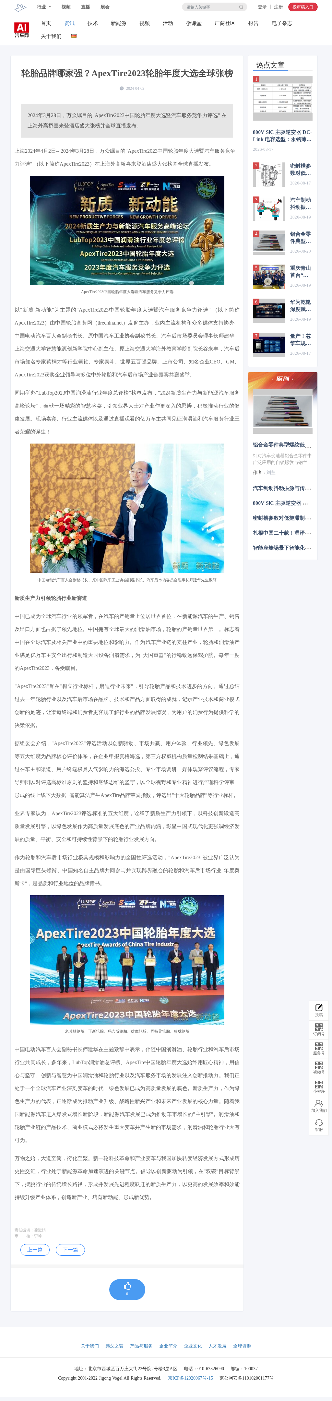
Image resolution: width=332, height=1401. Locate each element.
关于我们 (51, 36)
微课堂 (194, 23)
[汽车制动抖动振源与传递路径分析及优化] (269, 208)
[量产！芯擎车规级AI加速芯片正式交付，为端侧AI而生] (269, 345)
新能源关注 (118, 23)
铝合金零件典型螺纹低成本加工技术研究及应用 (300, 238)
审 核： (24, 1236)
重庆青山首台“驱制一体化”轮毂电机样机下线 (300, 272)
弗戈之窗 (114, 1346)
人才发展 (217, 1346)
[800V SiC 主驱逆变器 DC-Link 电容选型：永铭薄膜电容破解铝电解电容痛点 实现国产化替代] (283, 98)
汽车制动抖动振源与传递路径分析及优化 (300, 204)
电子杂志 (282, 23)
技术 (93, 23)
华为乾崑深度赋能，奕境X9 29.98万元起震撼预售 (300, 306)
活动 (168, 23)
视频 (66, 7)
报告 (253, 23)
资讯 (69, 23)
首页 (46, 23)
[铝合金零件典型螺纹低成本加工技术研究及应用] (269, 243)
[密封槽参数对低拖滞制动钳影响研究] (269, 174)
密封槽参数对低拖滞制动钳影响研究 (300, 170)
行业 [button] (42, 7)
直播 (85, 7)
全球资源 (242, 1346)
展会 (105, 7)
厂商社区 (225, 23)
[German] (74, 34)
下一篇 (70, 1250)
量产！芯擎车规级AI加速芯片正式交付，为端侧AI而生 (301, 340)
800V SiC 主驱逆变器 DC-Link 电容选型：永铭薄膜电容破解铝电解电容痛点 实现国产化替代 (282, 136)
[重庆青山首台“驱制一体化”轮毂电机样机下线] (269, 277)
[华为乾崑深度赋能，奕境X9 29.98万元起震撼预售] (269, 311)
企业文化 (193, 1346)
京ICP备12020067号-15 (190, 1378)
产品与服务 (141, 1346)
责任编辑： (24, 1230)
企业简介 (168, 1346)
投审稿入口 (303, 7)
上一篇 (35, 1250)
